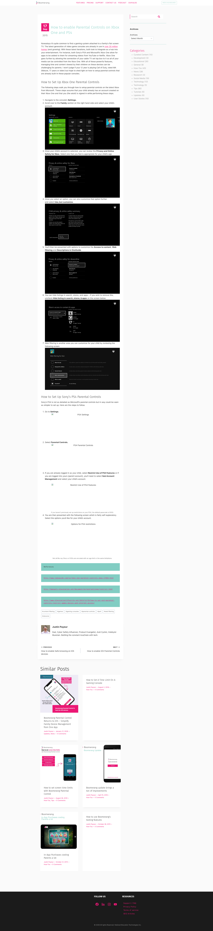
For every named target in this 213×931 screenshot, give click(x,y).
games (60, 611)
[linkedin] (103, 904)
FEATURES (80, 3)
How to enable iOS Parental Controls (103, 649)
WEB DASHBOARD (169, 3)
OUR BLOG (132, 3)
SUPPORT (100, 3)
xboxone (45, 616)
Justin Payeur (60, 626)
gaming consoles (72, 611)
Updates (47, 734)
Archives (134, 35)
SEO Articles (129, 914)
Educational (139, 61)
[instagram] (109, 904)
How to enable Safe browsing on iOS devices (57, 650)
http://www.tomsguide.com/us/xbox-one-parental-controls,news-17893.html (79, 578)
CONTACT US (111, 3)
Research (138, 75)
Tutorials (137, 92)
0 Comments (61, 734)
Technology (139, 82)
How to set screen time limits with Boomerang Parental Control (58, 790)
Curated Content (141, 55)
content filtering (48, 611)
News (53, 734)
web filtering (109, 611)
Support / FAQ (129, 903)
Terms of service (130, 910)
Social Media (139, 78)
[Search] (159, 16)
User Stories (139, 98)
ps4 (99, 611)
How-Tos (89, 689)
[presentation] (59, 694)
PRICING (90, 3)
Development (139, 58)
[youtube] (115, 904)
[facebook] (97, 904)
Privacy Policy (129, 907)
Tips (52, 800)
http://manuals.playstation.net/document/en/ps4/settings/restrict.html (78, 589)
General (137, 65)
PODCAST (122, 3)
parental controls (88, 611)
